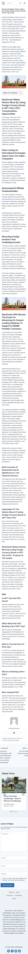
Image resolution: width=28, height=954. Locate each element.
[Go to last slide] (4, 793)
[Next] (23, 793)
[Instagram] (15, 951)
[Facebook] (8, 951)
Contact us (9, 895)
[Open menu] (24, 3)
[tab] (10, 811)
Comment (5, 834)
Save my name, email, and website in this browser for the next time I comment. (14, 879)
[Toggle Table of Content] (20, 93)
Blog (17, 892)
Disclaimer (18, 895)
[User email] (14, 733)
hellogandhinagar (9, 804)
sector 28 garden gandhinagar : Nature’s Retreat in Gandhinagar (12, 798)
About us (12, 892)
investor (18, 169)
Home (14, 898)
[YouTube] (19, 951)
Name (3, 858)
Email (3, 866)
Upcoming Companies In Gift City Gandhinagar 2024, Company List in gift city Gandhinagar (5, 755)
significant (20, 49)
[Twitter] (12, 951)
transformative (7, 122)
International (15, 26)
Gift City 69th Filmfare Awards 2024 (23, 752)
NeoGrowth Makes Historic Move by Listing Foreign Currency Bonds (12, 739)
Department (8, 199)
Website (4, 874)
